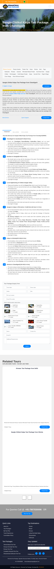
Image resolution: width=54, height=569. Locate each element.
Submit (27, 346)
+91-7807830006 (33, 509)
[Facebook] (36, 553)
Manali (30, 528)
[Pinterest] (43, 553)
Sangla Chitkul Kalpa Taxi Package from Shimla (27, 432)
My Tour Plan (7, 531)
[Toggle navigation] (49, 6)
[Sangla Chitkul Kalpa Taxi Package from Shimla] (27, 460)
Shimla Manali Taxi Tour (10, 544)
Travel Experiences (8, 533)
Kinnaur (31, 531)
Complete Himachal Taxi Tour (11, 551)
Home (4, 30)
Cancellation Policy (8, 535)
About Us (6, 526)
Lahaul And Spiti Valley (34, 533)
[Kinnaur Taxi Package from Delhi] (27, 396)
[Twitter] (40, 553)
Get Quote (47, 86)
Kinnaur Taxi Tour (8, 549)
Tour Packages (7, 528)
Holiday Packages (11, 30)
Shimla (30, 526)
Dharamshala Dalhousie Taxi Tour (12, 553)
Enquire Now (46, 117)
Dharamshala (32, 535)
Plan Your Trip (27, 513)
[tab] (7, 132)
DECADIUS (41, 567)
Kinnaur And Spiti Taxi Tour (10, 546)
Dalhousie (31, 537)
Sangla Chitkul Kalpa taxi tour (17, 93)
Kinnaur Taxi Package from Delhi (27, 368)
